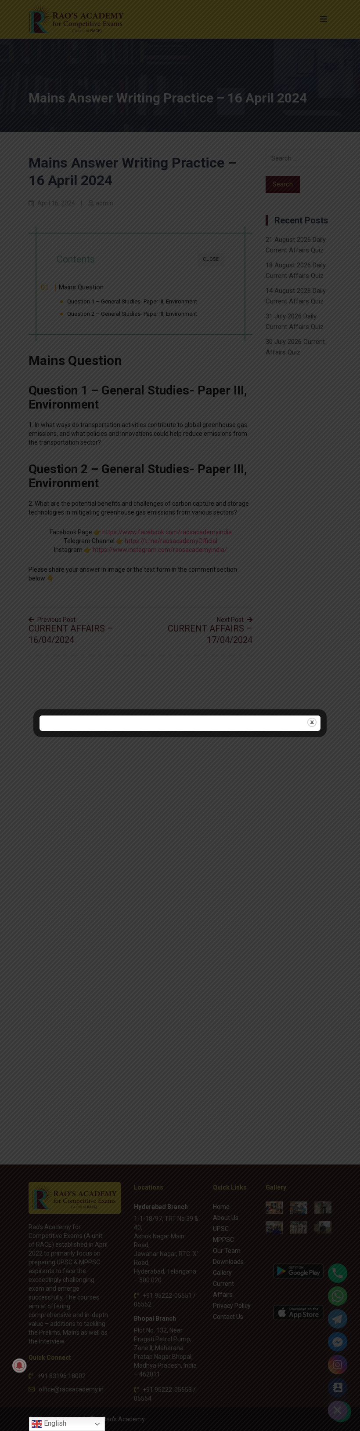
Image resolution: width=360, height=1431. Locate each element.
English (54, 1423)
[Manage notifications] (19, 1365)
